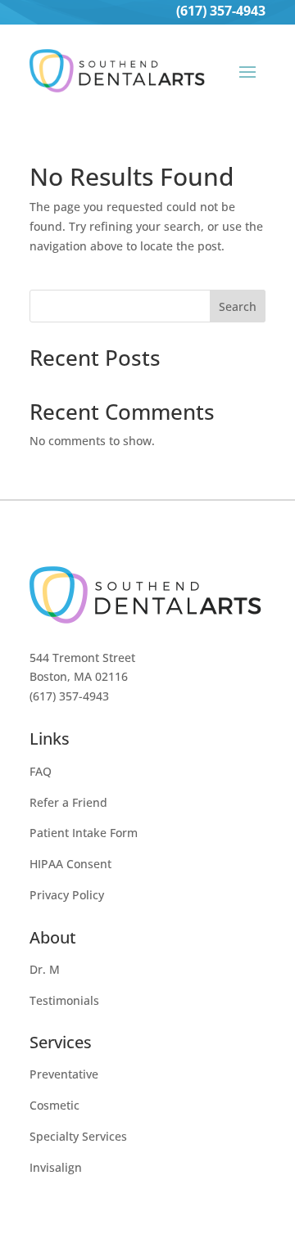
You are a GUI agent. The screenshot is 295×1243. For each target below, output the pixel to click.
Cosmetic (54, 1105)
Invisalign (56, 1167)
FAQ (41, 771)
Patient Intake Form (84, 832)
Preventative (64, 1074)
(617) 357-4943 (221, 11)
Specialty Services (78, 1136)
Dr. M (45, 969)
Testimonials (64, 1000)
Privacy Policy (67, 895)
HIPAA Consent (70, 863)
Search (237, 306)
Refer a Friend (68, 802)
